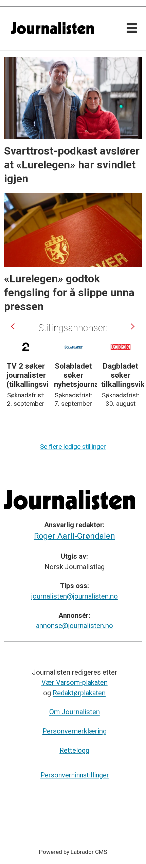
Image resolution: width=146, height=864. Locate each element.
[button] (13, 326)
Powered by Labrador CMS (73, 851)
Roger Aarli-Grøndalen (74, 536)
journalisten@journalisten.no (74, 596)
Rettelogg (74, 750)
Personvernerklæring (74, 731)
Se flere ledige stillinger (73, 446)
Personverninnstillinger (74, 775)
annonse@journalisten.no (74, 626)
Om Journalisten (74, 712)
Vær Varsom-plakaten (74, 682)
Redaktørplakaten (79, 693)
